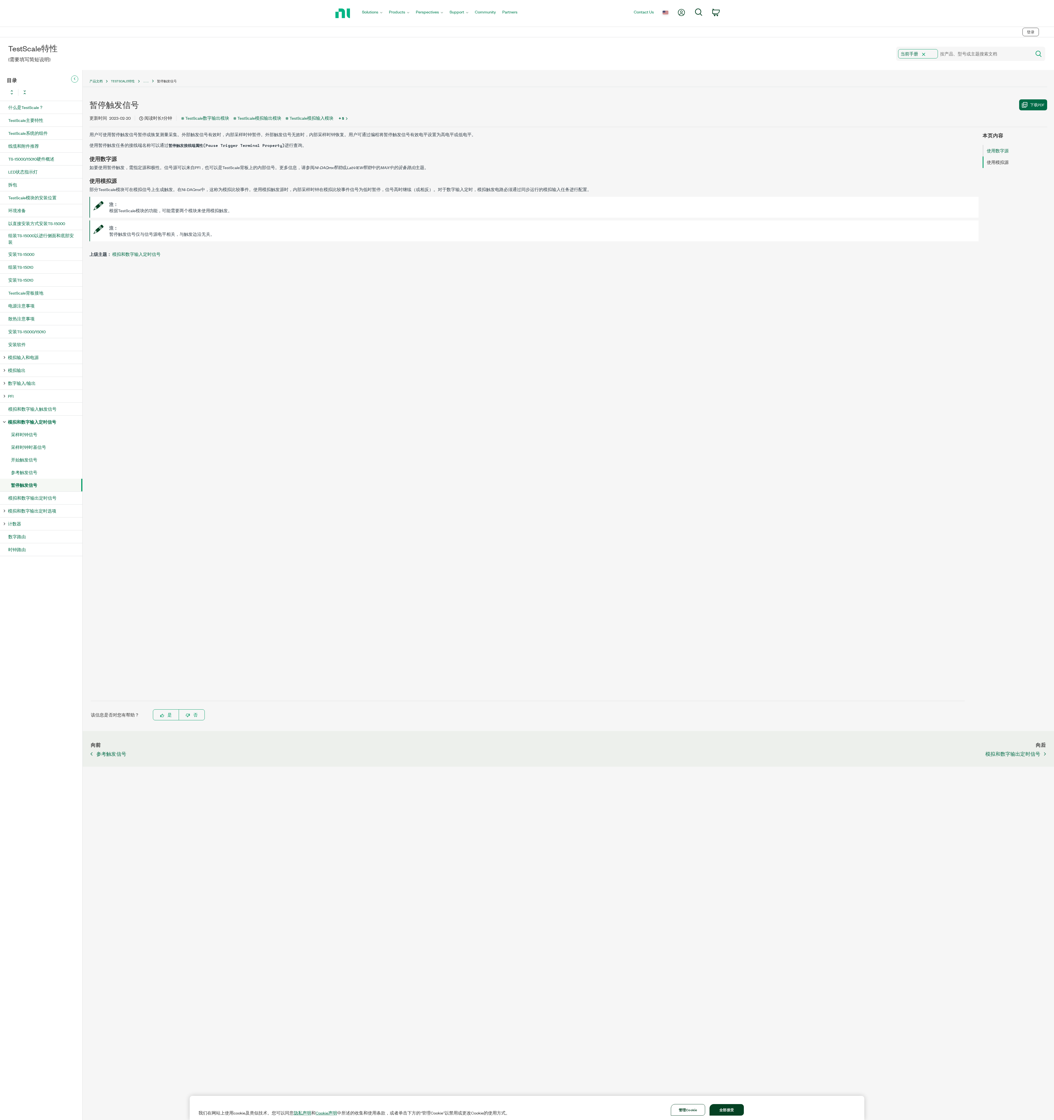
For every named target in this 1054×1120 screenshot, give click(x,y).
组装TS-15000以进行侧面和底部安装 (41, 239)
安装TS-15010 (20, 280)
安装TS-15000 (21, 254)
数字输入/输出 (22, 383)
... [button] (146, 81)
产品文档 (96, 81)
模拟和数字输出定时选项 (32, 511)
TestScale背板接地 (25, 293)
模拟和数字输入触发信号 (32, 409)
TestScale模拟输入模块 (311, 118)
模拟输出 (17, 370)
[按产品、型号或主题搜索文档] (1038, 54)
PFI (10, 396)
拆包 (12, 184)
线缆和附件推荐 (23, 146)
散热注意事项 (21, 318)
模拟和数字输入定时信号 (32, 422)
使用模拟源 (998, 162)
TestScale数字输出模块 (207, 118)
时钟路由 (17, 549)
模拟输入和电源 (23, 357)
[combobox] (963, 54)
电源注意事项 (21, 306)
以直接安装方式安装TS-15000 (36, 223)
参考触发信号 (24, 472)
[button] (923, 54)
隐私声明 (302, 1113)
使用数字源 (998, 150)
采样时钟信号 (24, 434)
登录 (1031, 32)
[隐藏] (74, 79)
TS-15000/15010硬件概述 (31, 159)
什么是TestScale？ (25, 107)
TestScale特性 (123, 81)
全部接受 (726, 1109)
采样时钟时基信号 (28, 447)
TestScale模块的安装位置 (32, 197)
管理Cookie (688, 1109)
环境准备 (17, 210)
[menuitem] (372, 13)
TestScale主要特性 (25, 120)
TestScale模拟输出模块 (259, 118)
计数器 (14, 524)
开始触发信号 (24, 460)
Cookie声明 (326, 1113)
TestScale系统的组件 (28, 133)
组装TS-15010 (20, 267)
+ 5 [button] (341, 118)
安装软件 (17, 344)
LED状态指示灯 (23, 172)
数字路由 (17, 536)
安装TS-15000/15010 (27, 331)
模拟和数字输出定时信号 (32, 498)
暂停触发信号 (24, 485)
